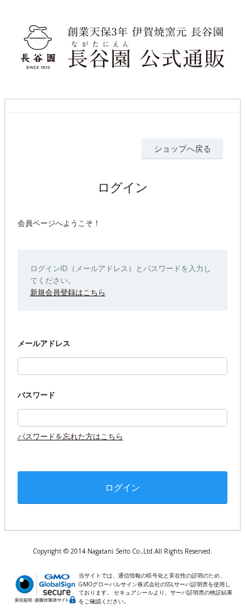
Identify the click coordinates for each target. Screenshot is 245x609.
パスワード (36, 394)
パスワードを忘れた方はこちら (70, 436)
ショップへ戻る (182, 148)
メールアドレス (44, 343)
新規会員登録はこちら (68, 292)
